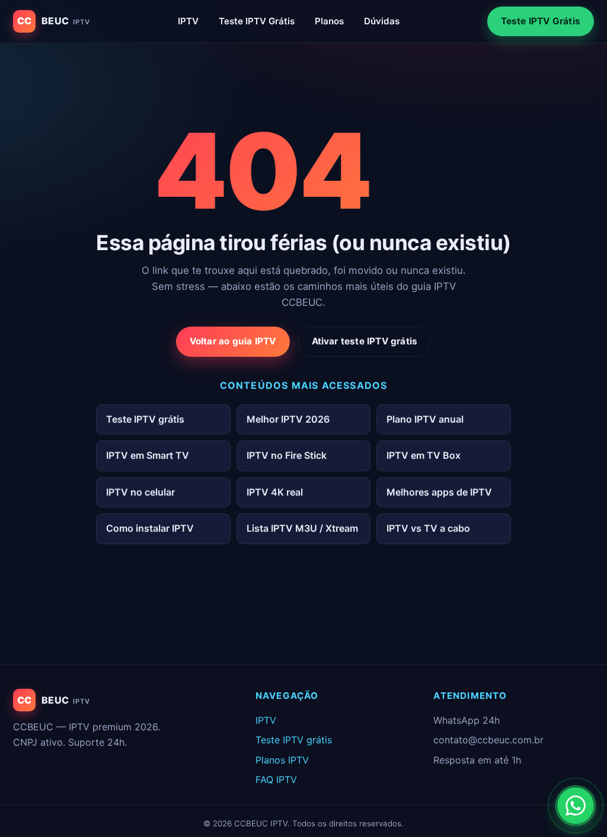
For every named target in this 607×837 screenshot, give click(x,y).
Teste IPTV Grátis (257, 21)
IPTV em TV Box (423, 455)
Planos (329, 21)
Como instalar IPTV (150, 528)
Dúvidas (382, 21)
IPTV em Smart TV (147, 455)
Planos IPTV (282, 760)
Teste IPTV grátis (145, 419)
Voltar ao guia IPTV (233, 341)
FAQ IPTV (276, 779)
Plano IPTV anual (425, 419)
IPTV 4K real (275, 492)
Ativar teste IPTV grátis (365, 341)
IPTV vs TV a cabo (428, 528)
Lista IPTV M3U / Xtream (302, 528)
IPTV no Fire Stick (287, 455)
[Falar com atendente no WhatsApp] (575, 805)
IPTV (188, 21)
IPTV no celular (140, 492)
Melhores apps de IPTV (439, 492)
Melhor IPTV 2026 (288, 419)
